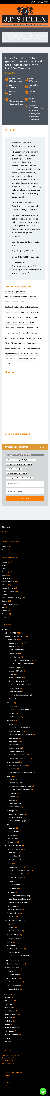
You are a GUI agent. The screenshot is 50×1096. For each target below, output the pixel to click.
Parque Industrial (8, 582)
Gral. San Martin (13, 935)
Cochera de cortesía (20, 312)
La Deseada (13, 888)
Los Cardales (14, 952)
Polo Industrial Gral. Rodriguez (20, 772)
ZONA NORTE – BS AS (14, 921)
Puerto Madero (11, 1014)
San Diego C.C (14, 741)
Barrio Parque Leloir (16, 814)
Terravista (12, 769)
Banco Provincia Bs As (17, 755)
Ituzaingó (10, 811)
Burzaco (12, 916)
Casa (4, 569)
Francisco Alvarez (15, 731)
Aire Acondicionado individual (16, 297)
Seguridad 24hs (34, 348)
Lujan (9, 776)
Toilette (33, 359)
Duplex (4, 601)
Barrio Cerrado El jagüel (18, 821)
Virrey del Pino (14, 657)
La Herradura (14, 975)
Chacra (4, 611)
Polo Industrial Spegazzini (20, 871)
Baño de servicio (11, 302)
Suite (31, 353)
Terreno (5, 572)
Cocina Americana (30, 317)
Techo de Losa (10, 359)
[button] (43, 1091)
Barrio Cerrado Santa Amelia (21, 695)
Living (34, 333)
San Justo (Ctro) (15, 643)
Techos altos (23, 359)
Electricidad (23, 322)
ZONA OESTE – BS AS (14, 636)
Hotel (4, 617)
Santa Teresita (12, 978)
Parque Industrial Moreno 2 (19, 758)
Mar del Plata (14, 989)
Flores (7, 1024)
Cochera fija (34, 312)
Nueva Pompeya (11, 1034)
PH (3, 607)
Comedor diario (11, 322)
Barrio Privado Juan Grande (21, 684)
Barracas (8, 1018)
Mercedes (11, 835)
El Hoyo (8, 1042)
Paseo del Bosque (16, 982)
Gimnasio (29, 328)
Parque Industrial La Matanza (21, 660)
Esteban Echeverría (14, 849)
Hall (36, 328)
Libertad (12, 828)
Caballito (8, 1021)
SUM (37, 353)
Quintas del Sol (16, 877)
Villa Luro (8, 1004)
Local (4, 575)
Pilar (8, 924)
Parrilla (28, 338)
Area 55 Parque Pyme (17, 765)
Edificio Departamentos (11, 604)
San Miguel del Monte (15, 964)
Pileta (7, 343)
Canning (12, 881)
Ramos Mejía (14, 654)
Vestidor (8, 364)
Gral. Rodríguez (13, 762)
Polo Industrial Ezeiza (18, 874)
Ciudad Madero (15, 688)
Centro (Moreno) (15, 748)
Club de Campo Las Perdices (21, 664)
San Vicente (11, 906)
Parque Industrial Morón (19, 710)
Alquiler (4, 550)
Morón (9, 703)
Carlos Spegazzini (15, 867)
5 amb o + (9, 292)
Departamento (7, 578)
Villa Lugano (10, 1031)
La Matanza (11, 640)
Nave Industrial (7, 588)
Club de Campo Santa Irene (19, 789)
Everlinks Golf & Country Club (20, 786)
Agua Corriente (20, 292)
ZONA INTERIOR (12, 961)
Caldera (23, 302)
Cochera (5, 614)
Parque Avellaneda (12, 1028)
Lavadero (26, 333)
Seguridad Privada (12, 353)
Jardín (18, 333)
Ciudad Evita (13, 699)
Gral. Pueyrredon (13, 986)
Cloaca (7, 312)
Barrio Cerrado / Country (20, 33)
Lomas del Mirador (16, 671)
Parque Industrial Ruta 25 (20, 727)
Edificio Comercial (9, 591)
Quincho (21, 343)
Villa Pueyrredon (15, 938)
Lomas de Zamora (14, 910)
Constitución (10, 1011)
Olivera (11, 779)
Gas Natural (9, 328)
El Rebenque (15, 884)
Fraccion (5, 565)
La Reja (11, 724)
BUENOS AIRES (9, 633)
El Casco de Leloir (16, 817)
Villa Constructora (17, 650)
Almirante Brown (13, 913)
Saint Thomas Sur (15, 860)
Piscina (14, 343)
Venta (4, 547)
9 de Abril (12, 853)
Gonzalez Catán (15, 692)
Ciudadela (12, 797)
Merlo (9, 825)
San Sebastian (16, 856)
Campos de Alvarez (16, 751)
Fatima (11, 928)
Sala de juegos (10, 348)
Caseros (12, 800)
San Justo (12, 646)
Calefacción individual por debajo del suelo (21, 307)
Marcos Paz (11, 842)
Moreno (10, 721)
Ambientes (34, 297)
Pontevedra (13, 831)
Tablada (12, 674)
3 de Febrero (12, 793)
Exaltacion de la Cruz (15, 949)
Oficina (4, 585)
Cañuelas (10, 892)
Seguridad (22, 348)
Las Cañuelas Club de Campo (20, 896)
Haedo (11, 706)
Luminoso (20, 338)
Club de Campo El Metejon (19, 899)
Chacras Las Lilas (15, 783)
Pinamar (10, 971)
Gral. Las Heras (12, 839)
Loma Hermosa (15, 803)
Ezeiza (9, 864)
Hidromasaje (10, 333)
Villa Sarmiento (14, 717)
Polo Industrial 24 (15, 745)
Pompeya (9, 1008)
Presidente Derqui (16, 931)
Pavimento (37, 338)
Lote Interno (10, 338)
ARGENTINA (7, 630)
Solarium (24, 353)
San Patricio (13, 738)
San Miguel (11, 945)
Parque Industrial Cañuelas (19, 902)
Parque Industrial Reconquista (20, 735)
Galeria (32, 322)
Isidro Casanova (15, 678)
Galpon (4, 562)
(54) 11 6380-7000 (39, 2)
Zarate (9, 942)
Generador (20, 328)
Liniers (7, 998)
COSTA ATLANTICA (13, 968)
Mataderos (9, 1001)
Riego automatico (34, 343)
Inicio (4, 33)
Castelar (12, 713)
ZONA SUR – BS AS (13, 846)
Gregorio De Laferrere (17, 681)
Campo (4, 595)
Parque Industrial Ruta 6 (19, 956)
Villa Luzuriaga (14, 668)
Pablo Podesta (14, 807)
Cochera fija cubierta (13, 317)
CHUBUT (7, 1038)
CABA (5, 994)
